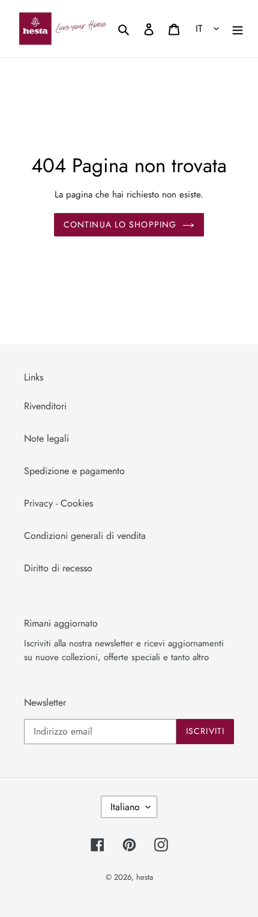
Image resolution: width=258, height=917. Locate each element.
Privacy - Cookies (58, 503)
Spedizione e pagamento (74, 471)
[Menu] (237, 28)
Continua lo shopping (120, 224)
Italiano (125, 807)
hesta (144, 877)
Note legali (46, 438)
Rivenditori (45, 406)
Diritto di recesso (58, 568)
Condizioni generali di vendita (85, 536)
